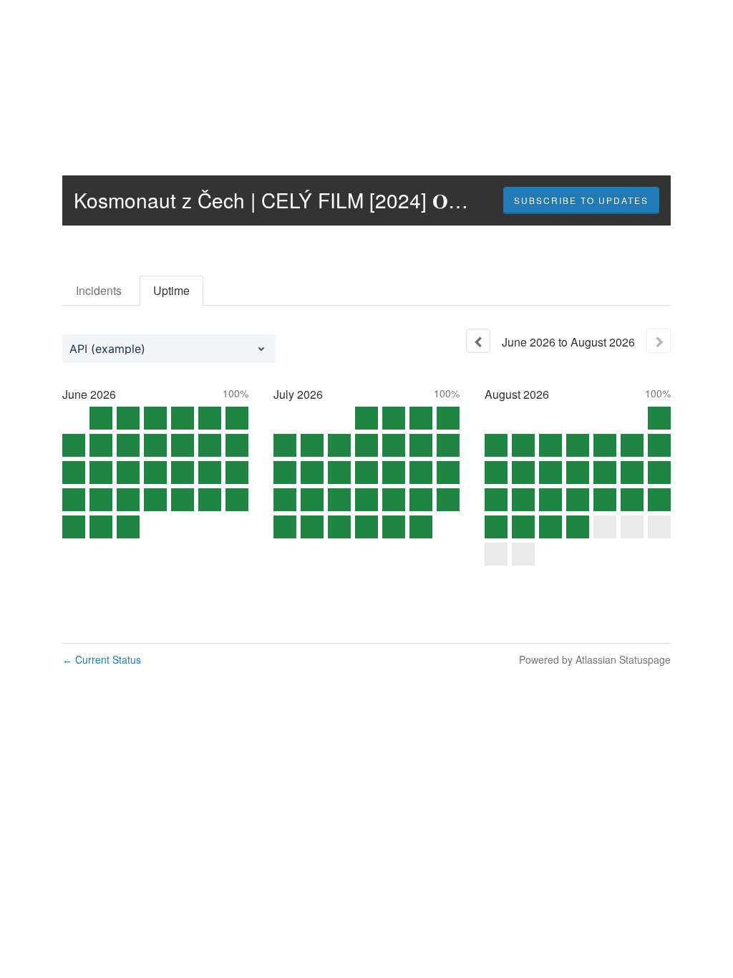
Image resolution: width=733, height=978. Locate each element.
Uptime (171, 290)
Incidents (99, 290)
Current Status (101, 659)
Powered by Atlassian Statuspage (595, 659)
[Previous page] (478, 341)
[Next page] (658, 341)
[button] (581, 200)
